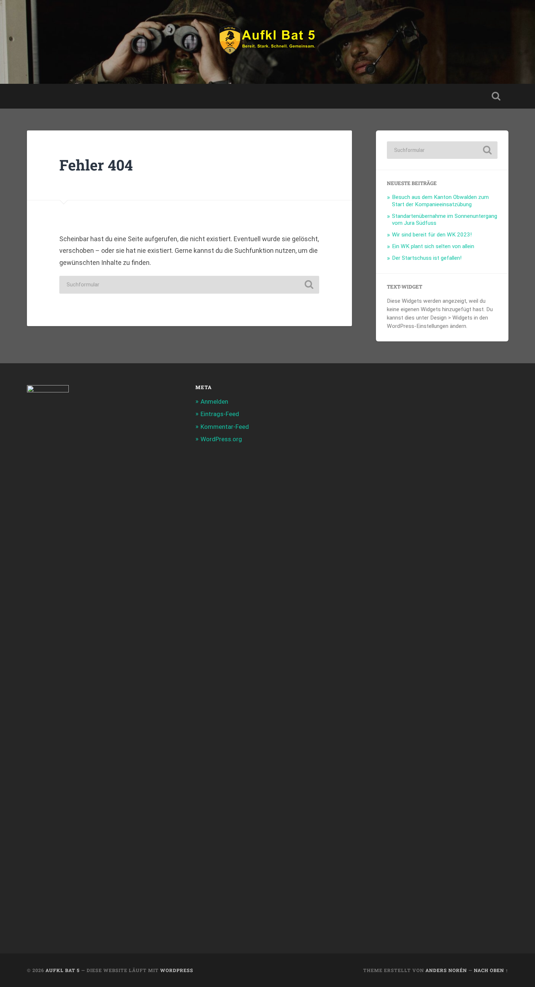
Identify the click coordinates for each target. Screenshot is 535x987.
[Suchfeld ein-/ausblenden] (496, 96)
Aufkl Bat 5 (62, 970)
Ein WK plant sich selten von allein (433, 246)
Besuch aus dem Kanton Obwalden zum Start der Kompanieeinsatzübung (440, 201)
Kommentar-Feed (225, 426)
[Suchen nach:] (189, 285)
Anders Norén (446, 970)
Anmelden (214, 401)
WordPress (176, 970)
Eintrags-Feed (220, 414)
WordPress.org (221, 439)
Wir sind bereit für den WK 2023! (432, 234)
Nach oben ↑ (491, 970)
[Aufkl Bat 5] (267, 42)
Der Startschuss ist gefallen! (426, 258)
